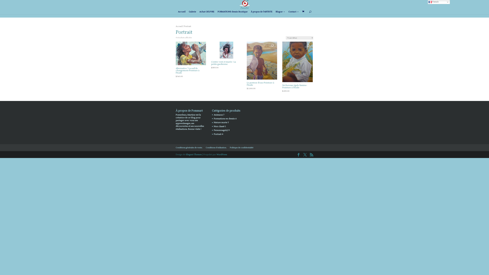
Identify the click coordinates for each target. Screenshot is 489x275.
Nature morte (220, 122)
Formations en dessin (224, 118)
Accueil (182, 12)
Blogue (279, 12)
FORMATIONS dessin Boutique (233, 12)
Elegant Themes (194, 154)
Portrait (217, 134)
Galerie (192, 12)
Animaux (218, 115)
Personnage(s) (221, 130)
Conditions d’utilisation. (216, 148)
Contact (292, 12)
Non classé (219, 126)
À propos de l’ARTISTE (261, 12)
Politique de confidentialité (241, 148)
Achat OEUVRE (206, 12)
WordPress (221, 154)
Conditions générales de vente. (189, 148)
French (435, 2)
